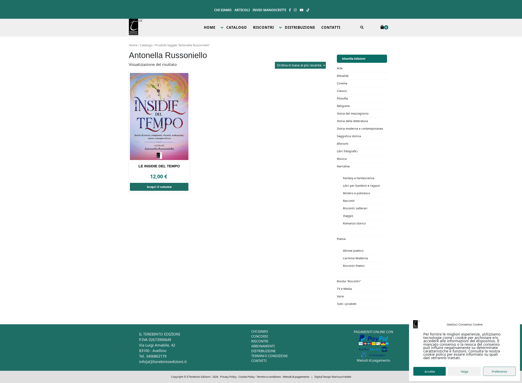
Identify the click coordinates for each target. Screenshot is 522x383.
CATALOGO (236, 27)
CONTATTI (331, 27)
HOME (210, 27)
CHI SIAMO (259, 331)
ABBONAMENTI (263, 346)
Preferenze (499, 371)
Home (133, 45)
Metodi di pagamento (373, 360)
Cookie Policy (247, 377)
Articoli (242, 10)
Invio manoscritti (269, 10)
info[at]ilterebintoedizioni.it (163, 361)
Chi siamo (223, 10)
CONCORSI (259, 336)
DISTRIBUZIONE (300, 27)
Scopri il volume (159, 187)
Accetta (430, 371)
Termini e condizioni (269, 377)
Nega (464, 371)
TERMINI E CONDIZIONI (269, 356)
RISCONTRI (263, 27)
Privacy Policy (228, 377)
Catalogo (146, 45)
